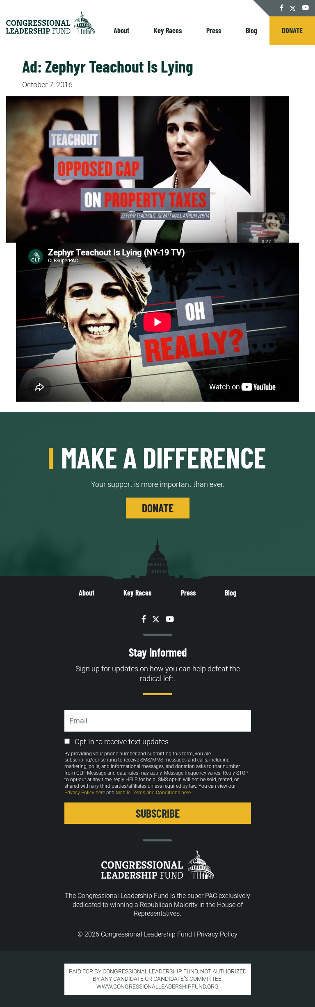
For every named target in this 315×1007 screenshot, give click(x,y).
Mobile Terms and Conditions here (153, 793)
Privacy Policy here (84, 793)
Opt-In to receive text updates (122, 741)
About (121, 30)
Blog (251, 30)
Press (213, 30)
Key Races (168, 30)
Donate (292, 30)
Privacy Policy (217, 934)
